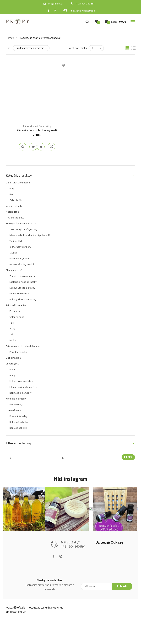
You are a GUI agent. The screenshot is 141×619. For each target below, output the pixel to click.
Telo (11, 322)
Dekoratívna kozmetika (18, 182)
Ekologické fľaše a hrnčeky (23, 282)
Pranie (12, 369)
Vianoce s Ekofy (14, 206)
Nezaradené (12, 212)
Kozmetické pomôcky (20, 393)
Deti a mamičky (13, 358)
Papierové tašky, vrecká (21, 264)
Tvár (11, 334)
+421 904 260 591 (85, 3)
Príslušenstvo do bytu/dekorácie (23, 346)
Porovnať (41, 146)
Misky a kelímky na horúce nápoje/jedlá (29, 235)
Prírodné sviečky (18, 352)
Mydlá (12, 340)
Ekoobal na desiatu (19, 293)
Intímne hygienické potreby (23, 387)
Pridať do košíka (33, 146)
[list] (133, 48)
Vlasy (12, 328)
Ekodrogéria (12, 363)
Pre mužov (14, 311)
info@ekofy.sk (55, 3)
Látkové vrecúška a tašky (37, 126)
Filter (128, 457)
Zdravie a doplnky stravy (22, 276)
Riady (12, 375)
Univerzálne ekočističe (21, 381)
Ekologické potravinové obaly (21, 223)
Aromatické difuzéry (16, 398)
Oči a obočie (15, 200)
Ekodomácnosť (14, 270)
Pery (11, 188)
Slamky (13, 252)
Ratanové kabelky (18, 422)
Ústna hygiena (16, 317)
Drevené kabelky (18, 416)
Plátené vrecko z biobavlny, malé (37, 130)
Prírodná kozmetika (16, 305)
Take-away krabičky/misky (23, 229)
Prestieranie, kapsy (19, 258)
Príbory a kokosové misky (22, 299)
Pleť (11, 194)
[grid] (127, 48)
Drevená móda (13, 410)
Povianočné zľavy (15, 217)
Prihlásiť (122, 586)
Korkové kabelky (18, 428)
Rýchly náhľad (22, 146)
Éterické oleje (16, 404)
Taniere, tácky (16, 241)
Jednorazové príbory (20, 247)
